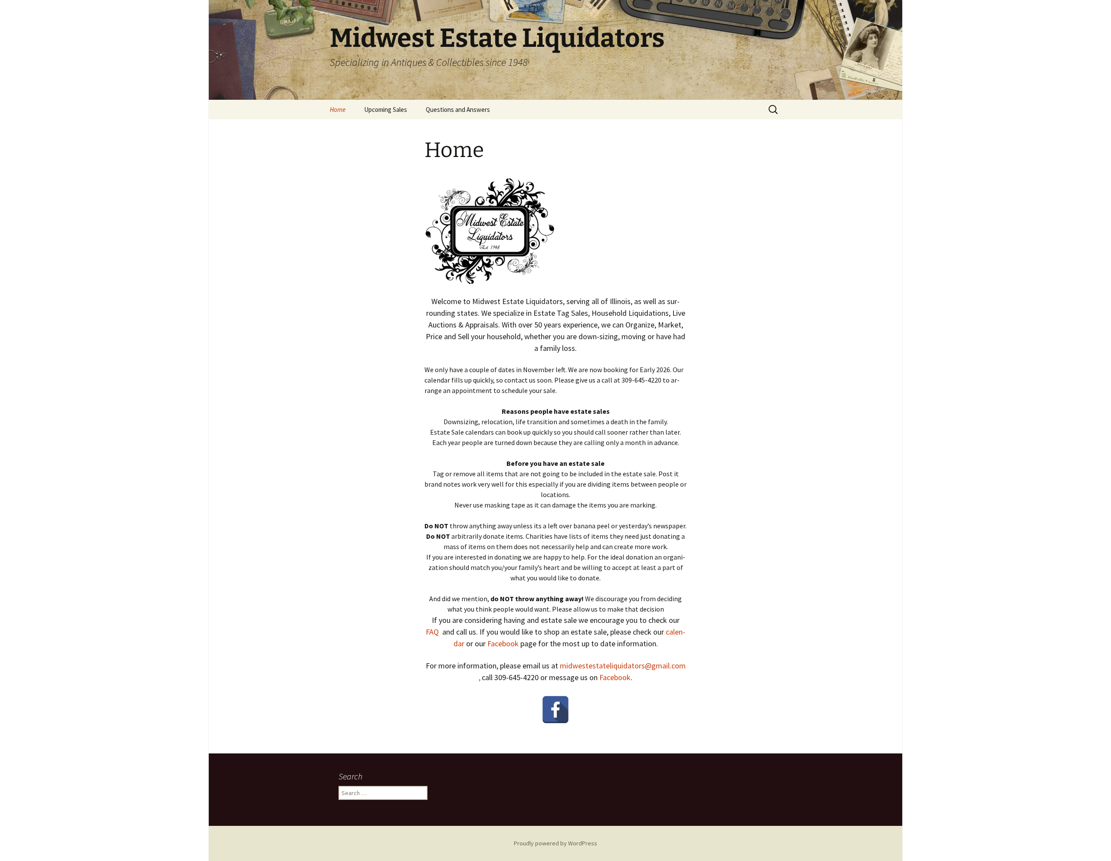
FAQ (432, 632)
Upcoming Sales (385, 109)
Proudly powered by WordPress (555, 843)
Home (337, 109)
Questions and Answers (458, 109)
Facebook (503, 643)
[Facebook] (555, 710)
